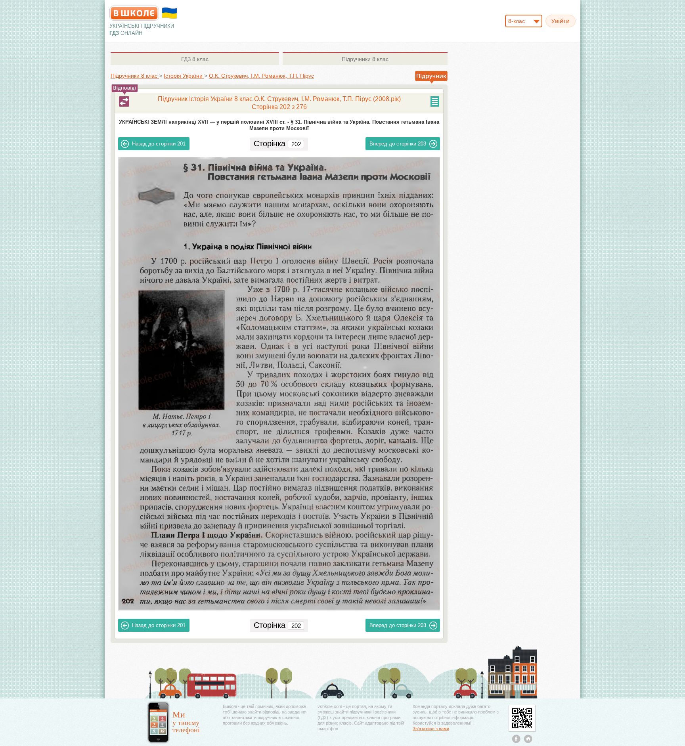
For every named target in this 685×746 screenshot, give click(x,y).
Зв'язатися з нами (431, 728)
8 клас (195, 59)
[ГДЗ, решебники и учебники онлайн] (134, 13)
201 (159, 144)
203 (397, 144)
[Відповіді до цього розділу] (124, 101)
